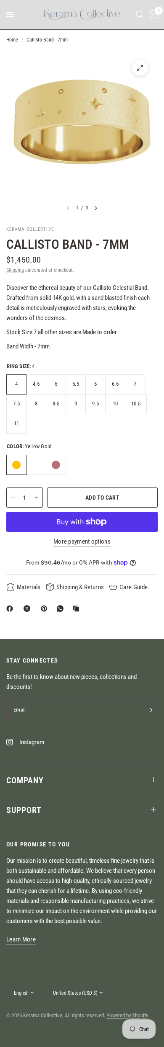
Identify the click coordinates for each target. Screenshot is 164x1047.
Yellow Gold (16, 465)
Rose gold (56, 465)
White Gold (36, 465)
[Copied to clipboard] (78, 608)
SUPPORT (24, 810)
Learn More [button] (21, 939)
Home (12, 40)
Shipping (15, 270)
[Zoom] (140, 68)
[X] (29, 608)
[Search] (140, 14)
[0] (152, 14)
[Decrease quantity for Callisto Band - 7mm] (13, 497)
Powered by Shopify (127, 1015)
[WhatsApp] (62, 608)
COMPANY (25, 780)
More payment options (82, 541)
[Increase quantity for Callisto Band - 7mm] (36, 497)
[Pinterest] (46, 608)
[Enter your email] (149, 710)
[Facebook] (11, 608)
